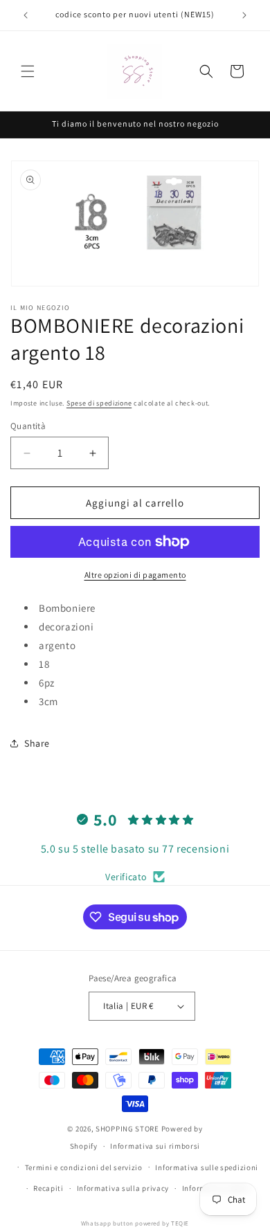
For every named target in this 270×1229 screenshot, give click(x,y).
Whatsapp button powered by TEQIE (135, 1223)
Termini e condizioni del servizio (84, 1167)
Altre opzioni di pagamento (135, 575)
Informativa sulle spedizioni (206, 1167)
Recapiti (48, 1188)
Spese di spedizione (99, 403)
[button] (27, 71)
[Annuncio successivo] (244, 15)
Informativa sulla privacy (123, 1188)
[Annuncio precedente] (25, 15)
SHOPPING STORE (127, 1129)
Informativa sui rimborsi (155, 1146)
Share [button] (37, 743)
